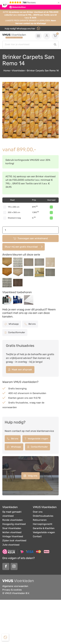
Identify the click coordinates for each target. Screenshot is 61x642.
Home (6, 70)
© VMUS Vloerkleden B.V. (16, 593)
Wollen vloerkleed (11, 532)
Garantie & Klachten (43, 528)
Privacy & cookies (12, 589)
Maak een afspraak (21, 369)
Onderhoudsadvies (43, 515)
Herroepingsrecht (42, 524)
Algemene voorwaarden (15, 586)
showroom (23, 393)
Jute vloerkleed (10, 544)
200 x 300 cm (14, 212)
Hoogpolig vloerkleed (14, 524)
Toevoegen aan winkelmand (33, 238)
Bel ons (32, 324)
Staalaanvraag (14, 218)
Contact (37, 536)
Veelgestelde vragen (37, 438)
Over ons (38, 511)
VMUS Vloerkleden (45, 507)
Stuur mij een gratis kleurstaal (21, 246)
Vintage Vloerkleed (12, 536)
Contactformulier (16, 332)
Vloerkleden (18, 70)
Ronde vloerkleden (12, 520)
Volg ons (32, 475)
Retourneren (40, 520)
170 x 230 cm (13, 207)
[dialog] (5, 637)
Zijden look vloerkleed (14, 540)
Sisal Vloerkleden (11, 528)
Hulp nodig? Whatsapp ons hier (20, 28)
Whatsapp (13, 324)
